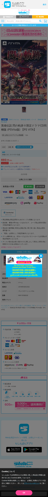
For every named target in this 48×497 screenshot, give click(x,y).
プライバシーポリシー (32, 483)
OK (24, 493)
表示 (44, 4)
